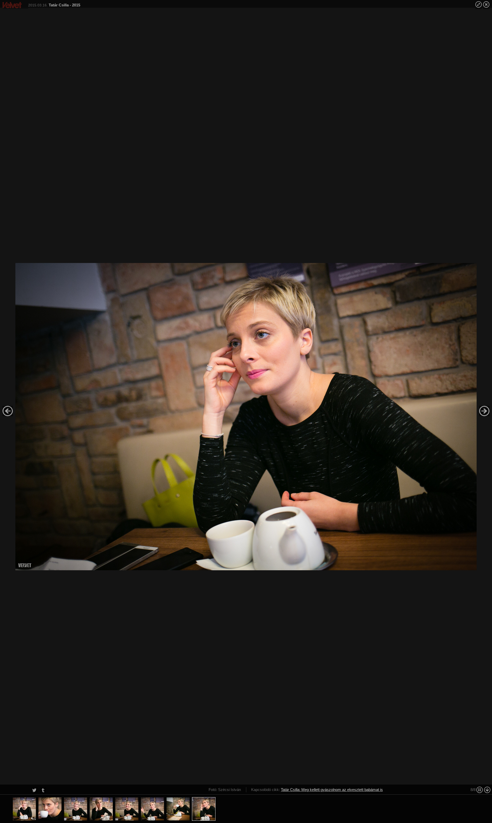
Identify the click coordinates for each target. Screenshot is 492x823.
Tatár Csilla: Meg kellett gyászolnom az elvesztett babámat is (332, 789)
